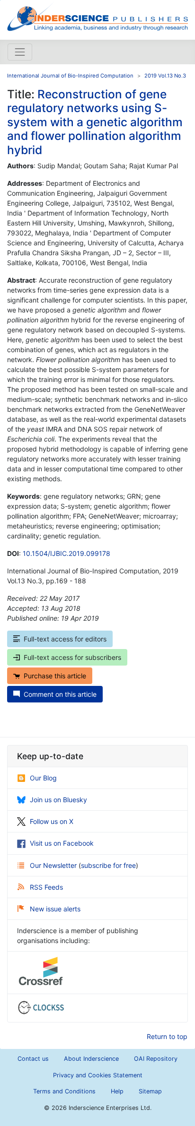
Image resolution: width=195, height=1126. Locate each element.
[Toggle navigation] (20, 52)
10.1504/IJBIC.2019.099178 (66, 553)
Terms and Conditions (64, 1091)
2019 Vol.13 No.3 (165, 75)
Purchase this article (55, 676)
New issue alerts (55, 909)
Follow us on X (51, 821)
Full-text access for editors (65, 639)
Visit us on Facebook (62, 843)
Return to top (167, 1036)
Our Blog (43, 778)
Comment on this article (60, 694)
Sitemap (150, 1091)
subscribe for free (108, 865)
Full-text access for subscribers (72, 657)
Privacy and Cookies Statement (97, 1075)
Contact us (33, 1058)
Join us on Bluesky (58, 800)
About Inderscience (91, 1058)
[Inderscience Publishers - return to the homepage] (97, 16)
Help (117, 1091)
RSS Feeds (46, 887)
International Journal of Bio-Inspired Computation (70, 75)
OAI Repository (155, 1058)
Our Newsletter (54, 865)
